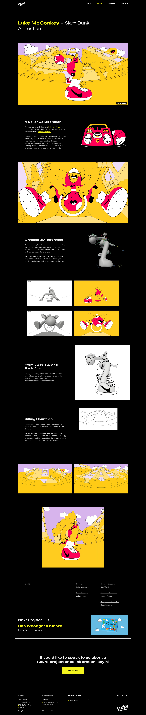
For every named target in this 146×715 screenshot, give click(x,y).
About (89, 3)
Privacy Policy (22, 711)
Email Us (73, 671)
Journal (111, 3)
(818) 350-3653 (48, 704)
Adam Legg (81, 596)
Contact (124, 3)
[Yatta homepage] (21, 4)
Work (99, 3)
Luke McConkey (55, 127)
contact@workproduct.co (50, 702)
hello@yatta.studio (26, 705)
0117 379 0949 (24, 707)
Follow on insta (74, 700)
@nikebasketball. (44, 132)
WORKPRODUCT (45, 699)
